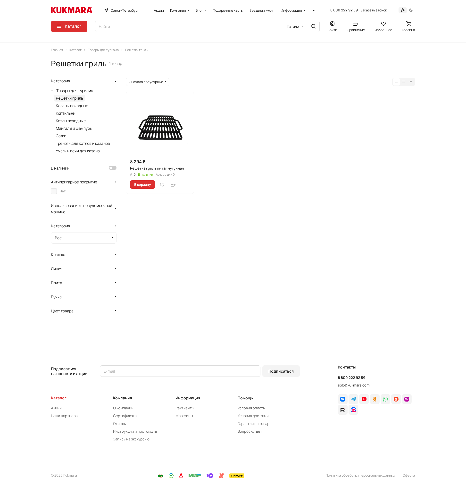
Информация (187, 398)
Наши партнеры (64, 415)
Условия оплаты (252, 408)
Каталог (59, 398)
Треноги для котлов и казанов (83, 143)
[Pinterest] (407, 399)
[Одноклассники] (375, 399)
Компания (122, 398)
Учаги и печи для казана (78, 151)
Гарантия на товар (253, 423)
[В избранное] (162, 185)
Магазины (184, 415)
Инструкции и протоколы (135, 431)
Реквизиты (184, 408)
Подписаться (281, 371)
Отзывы (119, 423)
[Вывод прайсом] (411, 82)
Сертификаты (125, 415)
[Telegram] (353, 399)
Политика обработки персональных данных (360, 475)
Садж (61, 135)
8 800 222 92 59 (344, 10)
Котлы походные (71, 120)
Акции (56, 408)
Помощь (245, 398)
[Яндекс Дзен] (396, 399)
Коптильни (65, 113)
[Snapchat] (343, 410)
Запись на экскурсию (131, 439)
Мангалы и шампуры (74, 128)
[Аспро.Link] (353, 410)
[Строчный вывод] (403, 82)
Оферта (409, 475)
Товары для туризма (74, 90)
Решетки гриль (69, 98)
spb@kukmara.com (354, 385)
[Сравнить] (173, 185)
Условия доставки (253, 415)
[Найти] (314, 26)
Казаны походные (72, 105)
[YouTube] (364, 399)
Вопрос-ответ (250, 431)
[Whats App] (385, 399)
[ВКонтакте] (343, 399)
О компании (123, 408)
